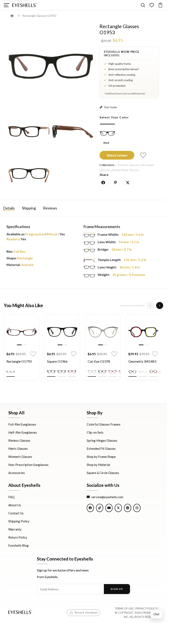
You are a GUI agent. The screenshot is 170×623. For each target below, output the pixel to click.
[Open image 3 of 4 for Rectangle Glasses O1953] (72, 131)
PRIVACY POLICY (146, 608)
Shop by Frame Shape (101, 456)
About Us (14, 505)
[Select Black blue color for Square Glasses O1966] (61, 372)
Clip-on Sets (95, 432)
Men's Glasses (18, 448)
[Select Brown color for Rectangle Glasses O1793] (10, 372)
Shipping (29, 208)
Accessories (16, 473)
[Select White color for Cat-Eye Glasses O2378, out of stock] (92, 372)
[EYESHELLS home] (24, 5)
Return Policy (17, 537)
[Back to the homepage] (15, 15)
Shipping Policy (18, 521)
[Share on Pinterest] (115, 182)
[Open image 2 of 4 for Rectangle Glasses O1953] (29, 131)
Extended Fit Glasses (101, 448)
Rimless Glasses (19, 440)
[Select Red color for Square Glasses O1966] (72, 372)
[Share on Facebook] (103, 182)
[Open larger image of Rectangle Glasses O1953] (50, 65)
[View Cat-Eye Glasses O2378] (103, 332)
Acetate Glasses (128, 165)
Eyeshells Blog (18, 545)
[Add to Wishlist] (143, 155)
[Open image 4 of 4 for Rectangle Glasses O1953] (29, 175)
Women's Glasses (20, 456)
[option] (21, 350)
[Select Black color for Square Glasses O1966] (51, 372)
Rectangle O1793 (19, 361)
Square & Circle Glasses (103, 473)
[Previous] (150, 305)
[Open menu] (6, 5)
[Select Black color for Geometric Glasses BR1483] (132, 372)
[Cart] (160, 5)
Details (9, 208)
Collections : (108, 165)
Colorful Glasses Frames (103, 424)
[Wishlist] (152, 5)
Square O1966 (57, 361)
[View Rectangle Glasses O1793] (21, 332)
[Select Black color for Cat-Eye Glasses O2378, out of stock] (102, 372)
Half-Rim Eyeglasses (22, 432)
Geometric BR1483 (142, 361)
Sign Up (116, 589)
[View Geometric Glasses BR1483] (143, 332)
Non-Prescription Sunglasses (28, 465)
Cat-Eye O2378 (99, 361)
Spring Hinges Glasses (102, 440)
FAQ (11, 497)
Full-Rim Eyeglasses (22, 424)
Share (104, 175)
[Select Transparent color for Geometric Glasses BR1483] (143, 372)
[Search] (143, 5)
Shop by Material (98, 465)
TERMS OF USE (124, 608)
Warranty (15, 529)
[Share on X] (127, 182)
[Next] (159, 305)
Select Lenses (117, 155)
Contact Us (16, 513)
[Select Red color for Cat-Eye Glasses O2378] (112, 372)
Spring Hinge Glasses (125, 170)
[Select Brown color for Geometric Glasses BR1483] (153, 372)
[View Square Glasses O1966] (62, 332)
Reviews (50, 208)
